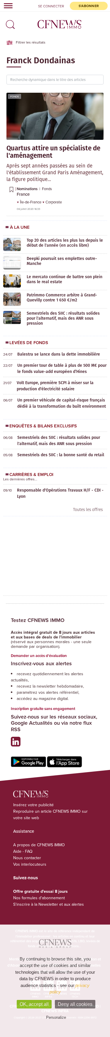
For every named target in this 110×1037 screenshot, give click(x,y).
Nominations (27, 189)
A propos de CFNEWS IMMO (39, 845)
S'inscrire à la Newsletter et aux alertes (48, 904)
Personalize (56, 1017)
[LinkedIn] (17, 743)
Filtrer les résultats (30, 42)
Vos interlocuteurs (29, 864)
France (23, 194)
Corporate (53, 202)
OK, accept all (34, 1004)
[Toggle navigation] (6, 5)
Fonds (14, 96)
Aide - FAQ (23, 851)
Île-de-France (31, 202)
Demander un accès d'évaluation (39, 655)
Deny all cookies (75, 1004)
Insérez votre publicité (33, 805)
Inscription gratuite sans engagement (43, 708)
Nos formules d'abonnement (39, 898)
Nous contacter (27, 858)
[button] (9, 22)
